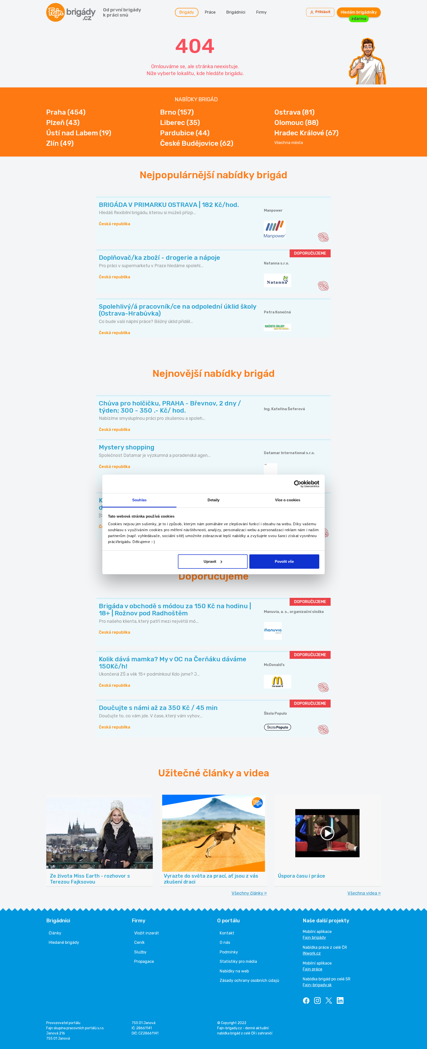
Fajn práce (312, 969)
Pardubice (185, 133)
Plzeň (63, 123)
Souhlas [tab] (139, 500)
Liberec (180, 123)
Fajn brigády (314, 937)
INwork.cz (312, 953)
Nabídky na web (234, 971)
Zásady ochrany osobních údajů (249, 980)
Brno (177, 112)
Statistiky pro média (238, 961)
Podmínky (229, 952)
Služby (140, 952)
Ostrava (294, 112)
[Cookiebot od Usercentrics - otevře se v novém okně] (297, 484)
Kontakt (227, 933)
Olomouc (296, 123)
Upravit (210, 561)
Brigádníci (235, 12)
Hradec (306, 133)
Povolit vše (284, 561)
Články (55, 933)
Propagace (144, 961)
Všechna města (288, 143)
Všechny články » (249, 893)
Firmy (261, 12)
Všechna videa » (364, 893)
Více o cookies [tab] (287, 500)
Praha (65, 112)
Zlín (60, 143)
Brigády (186, 12)
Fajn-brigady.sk (317, 985)
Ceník (139, 942)
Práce (210, 12)
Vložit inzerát (146, 933)
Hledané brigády (64, 942)
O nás (225, 942)
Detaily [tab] (214, 500)
